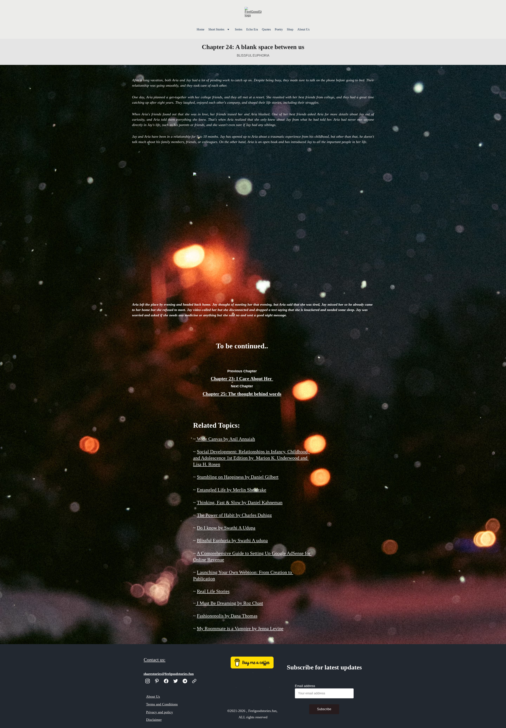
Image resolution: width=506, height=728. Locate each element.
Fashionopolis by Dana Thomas (227, 615)
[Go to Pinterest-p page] (157, 681)
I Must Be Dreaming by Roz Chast (229, 603)
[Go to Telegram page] (185, 681)
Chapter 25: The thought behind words (242, 393)
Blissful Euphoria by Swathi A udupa (232, 540)
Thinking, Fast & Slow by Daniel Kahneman (239, 502)
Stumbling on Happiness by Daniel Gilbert (237, 477)
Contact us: (154, 659)
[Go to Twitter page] (175, 681)
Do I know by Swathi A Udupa (226, 527)
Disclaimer (154, 720)
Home (200, 29)
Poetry (279, 29)
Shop (290, 29)
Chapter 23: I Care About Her (241, 378)
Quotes (266, 29)
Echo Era (252, 29)
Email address (305, 686)
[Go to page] (194, 681)
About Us (303, 29)
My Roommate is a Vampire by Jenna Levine (240, 628)
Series (238, 29)
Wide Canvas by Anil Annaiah (225, 439)
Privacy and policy (159, 712)
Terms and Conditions (162, 704)
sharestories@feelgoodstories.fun (168, 674)
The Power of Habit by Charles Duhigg (234, 515)
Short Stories (216, 29)
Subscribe (324, 709)
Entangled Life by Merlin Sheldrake (231, 489)
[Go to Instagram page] (147, 681)
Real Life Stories (213, 591)
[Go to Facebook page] (166, 681)
